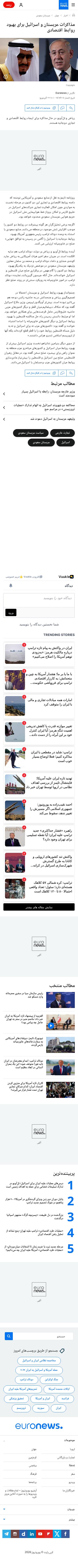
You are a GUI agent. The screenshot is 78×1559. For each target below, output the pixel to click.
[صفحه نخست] (73, 15)
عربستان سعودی (43, 15)
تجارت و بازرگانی (66, 1457)
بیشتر (72, 1519)
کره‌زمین (32, 1457)
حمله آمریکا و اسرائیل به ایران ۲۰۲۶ (39, 1370)
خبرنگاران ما (69, 1490)
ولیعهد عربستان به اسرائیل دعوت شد (52, 419)
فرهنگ (33, 1474)
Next (72, 1465)
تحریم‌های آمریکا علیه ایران (22, 1389)
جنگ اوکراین (51, 1379)
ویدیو (72, 1482)
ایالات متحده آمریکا (59, 1389)
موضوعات (69, 1440)
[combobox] (39, 1336)
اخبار (66, 15)
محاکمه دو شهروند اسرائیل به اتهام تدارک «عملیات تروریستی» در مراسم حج (44, 407)
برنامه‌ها (33, 1482)
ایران (58, 1408)
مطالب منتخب (62, 986)
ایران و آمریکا (42, 1398)
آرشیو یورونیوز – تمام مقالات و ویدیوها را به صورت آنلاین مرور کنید (20, 1494)
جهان (57, 15)
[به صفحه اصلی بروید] (63, 5)
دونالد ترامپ (26, 1379)
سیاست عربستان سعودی (31, 433)
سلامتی (33, 1465)
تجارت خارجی (62, 433)
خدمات (71, 1509)
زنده (8, 4)
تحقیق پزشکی (16, 1398)
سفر (73, 1474)
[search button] (9, 1336)
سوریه (40, 1408)
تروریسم (21, 1408)
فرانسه (65, 1398)
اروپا (72, 1449)
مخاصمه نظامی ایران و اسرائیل (39, 1360)
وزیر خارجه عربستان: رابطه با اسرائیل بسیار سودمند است (48, 394)
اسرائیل (65, 442)
